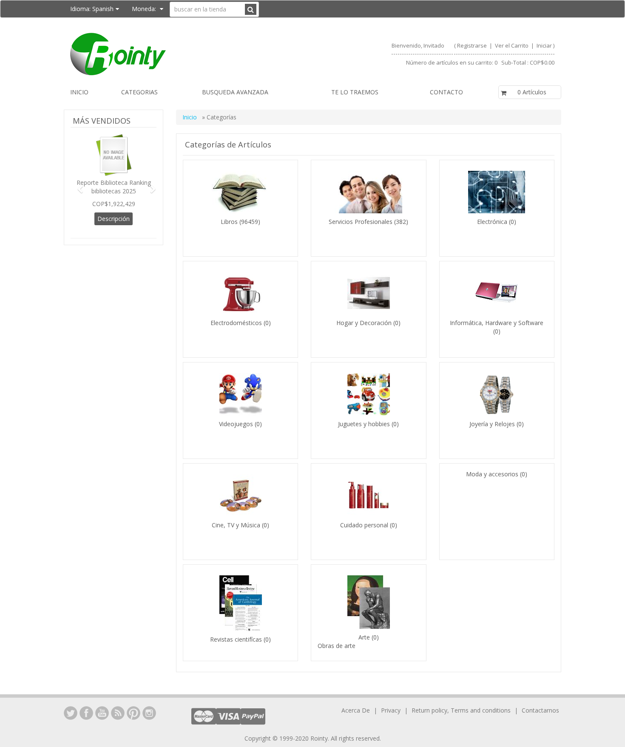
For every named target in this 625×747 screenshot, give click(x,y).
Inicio (79, 92)
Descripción (113, 219)
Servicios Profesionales (360, 222)
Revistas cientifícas (236, 639)
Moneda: (145, 9)
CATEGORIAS (139, 92)
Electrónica (492, 222)
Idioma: (92, 9)
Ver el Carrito (512, 45)
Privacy (391, 710)
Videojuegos (236, 424)
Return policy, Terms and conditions (462, 710)
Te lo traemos (354, 92)
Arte (365, 637)
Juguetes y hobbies (364, 424)
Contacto (446, 92)
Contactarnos (540, 710)
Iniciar (544, 45)
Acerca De (355, 710)
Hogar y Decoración (364, 323)
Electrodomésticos (236, 323)
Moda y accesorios (492, 474)
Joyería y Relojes (492, 424)
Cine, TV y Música (236, 525)
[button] (77, 185)
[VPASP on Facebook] (86, 713)
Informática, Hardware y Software (496, 323)
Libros (229, 222)
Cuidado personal (365, 525)
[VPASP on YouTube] (102, 713)
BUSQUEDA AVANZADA (235, 92)
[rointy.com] (187, 53)
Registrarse (472, 45)
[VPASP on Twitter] (70, 713)
